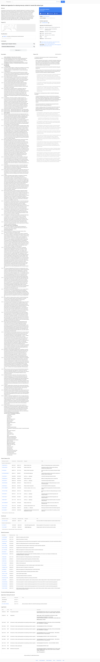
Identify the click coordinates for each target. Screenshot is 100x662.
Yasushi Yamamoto (46, 16)
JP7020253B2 (4, 579)
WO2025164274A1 (5, 577)
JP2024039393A (4, 586)
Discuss (50, 45)
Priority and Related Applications (49, 43)
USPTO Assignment (57, 44)
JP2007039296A (4, 482)
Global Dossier (46, 45)
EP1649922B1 (4, 470)
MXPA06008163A (5, 553)
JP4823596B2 (4, 556)
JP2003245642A (4, 467)
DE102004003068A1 (5, 473)
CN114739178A (4, 520)
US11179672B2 (4, 549)
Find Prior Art (51, 13)
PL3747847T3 (4, 525)
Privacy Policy (59, 660)
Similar (56, 13)
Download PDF (43, 13)
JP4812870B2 (4, 493)
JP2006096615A (4, 478)
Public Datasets (49, 660)
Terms (54, 660)
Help (63, 660)
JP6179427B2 (4, 571)
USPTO (46, 44)
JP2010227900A (4, 490)
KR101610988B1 (5, 487)
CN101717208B (4, 545)
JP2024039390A (4, 581)
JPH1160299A (4, 563)
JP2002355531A (4, 465)
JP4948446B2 (4, 543)
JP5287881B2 (4, 569)
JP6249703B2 (4, 565)
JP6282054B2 (4, 558)
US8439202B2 (4, 485)
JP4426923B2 (4, 476)
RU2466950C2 (4, 539)
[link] (13, 36)
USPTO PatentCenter (50, 44)
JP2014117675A (4, 505)
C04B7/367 (5, 36)
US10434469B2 (4, 537)
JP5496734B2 (4, 496)
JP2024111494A (4, 573)
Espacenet (41, 45)
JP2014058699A (4, 502)
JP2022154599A (4, 588)
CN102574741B (4, 541)
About (37, 660)
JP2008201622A (4, 567)
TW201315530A (4, 547)
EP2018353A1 (4, 551)
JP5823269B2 (4, 499)
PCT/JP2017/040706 (5, 603)
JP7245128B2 (4, 527)
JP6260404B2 (4, 507)
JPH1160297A (4, 575)
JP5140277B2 (4, 480)
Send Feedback (42, 660)
